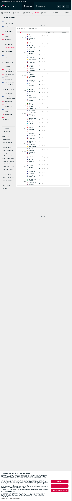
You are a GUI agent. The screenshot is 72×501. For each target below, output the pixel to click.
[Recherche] (59, 6)
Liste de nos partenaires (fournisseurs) (11, 498)
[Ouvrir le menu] (67, 6)
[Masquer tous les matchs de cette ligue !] (67, 32)
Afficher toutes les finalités (60, 490)
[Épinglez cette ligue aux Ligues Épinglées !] (53, 32)
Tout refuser (60, 485)
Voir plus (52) (5, 119)
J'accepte (59, 481)
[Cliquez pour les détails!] (43, 37)
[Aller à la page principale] (11, 6)
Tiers (27, 487)
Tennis (21, 28)
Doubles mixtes (32, 28)
